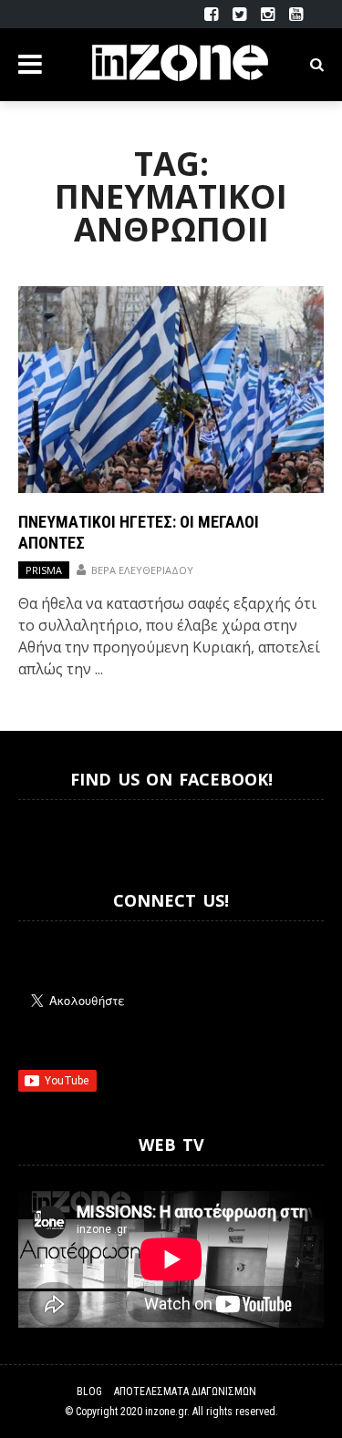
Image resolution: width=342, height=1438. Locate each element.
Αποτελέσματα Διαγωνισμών (185, 1391)
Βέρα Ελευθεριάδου (142, 570)
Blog (89, 1391)
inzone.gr (166, 1411)
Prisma (44, 570)
